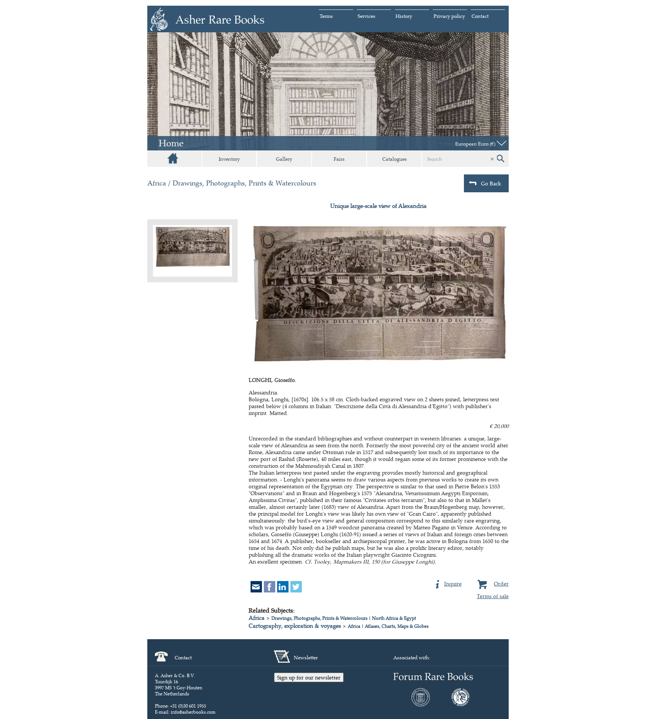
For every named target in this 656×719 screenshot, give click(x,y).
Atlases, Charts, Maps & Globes (397, 626)
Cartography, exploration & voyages (295, 626)
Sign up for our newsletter (309, 677)
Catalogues (394, 158)
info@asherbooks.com (193, 712)
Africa (156, 183)
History (404, 16)
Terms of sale (493, 596)
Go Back (491, 183)
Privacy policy (449, 16)
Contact (480, 16)
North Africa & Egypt (394, 618)
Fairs (339, 158)
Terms (326, 16)
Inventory (229, 158)
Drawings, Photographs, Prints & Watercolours (244, 183)
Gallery (284, 158)
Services (366, 16)
